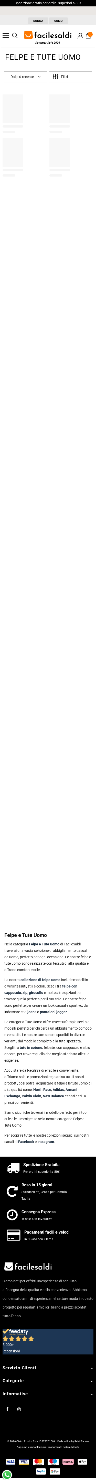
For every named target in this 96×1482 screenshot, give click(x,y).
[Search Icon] (15, 35)
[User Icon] (80, 36)
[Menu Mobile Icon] (6, 36)
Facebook (26, 1142)
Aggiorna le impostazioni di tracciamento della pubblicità (48, 1447)
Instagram (45, 1142)
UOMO (58, 21)
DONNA (38, 21)
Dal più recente (22, 77)
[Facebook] (7, 1408)
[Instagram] (19, 1408)
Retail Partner (81, 1441)
